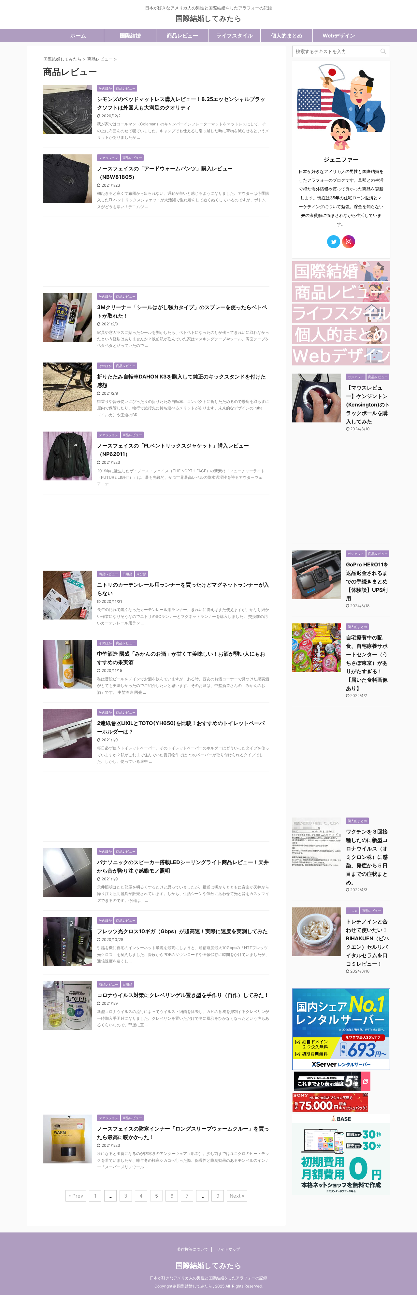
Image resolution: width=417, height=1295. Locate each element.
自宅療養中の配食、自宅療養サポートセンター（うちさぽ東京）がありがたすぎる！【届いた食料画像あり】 (367, 662)
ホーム (78, 35)
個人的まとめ (286, 35)
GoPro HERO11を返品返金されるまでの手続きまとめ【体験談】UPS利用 (367, 581)
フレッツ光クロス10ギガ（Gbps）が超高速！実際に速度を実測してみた (182, 931)
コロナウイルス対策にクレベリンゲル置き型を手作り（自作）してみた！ (183, 995)
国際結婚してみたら (209, 18)
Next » (237, 1196)
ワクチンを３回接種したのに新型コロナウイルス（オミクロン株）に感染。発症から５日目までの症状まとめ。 (367, 857)
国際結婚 (130, 35)
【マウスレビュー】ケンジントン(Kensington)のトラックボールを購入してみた (368, 404)
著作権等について (192, 1249)
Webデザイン (339, 35)
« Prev (75, 1196)
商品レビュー (182, 35)
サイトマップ (228, 1249)
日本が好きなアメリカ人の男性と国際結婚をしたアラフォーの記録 (208, 1277)
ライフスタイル (234, 35)
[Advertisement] (156, 253)
